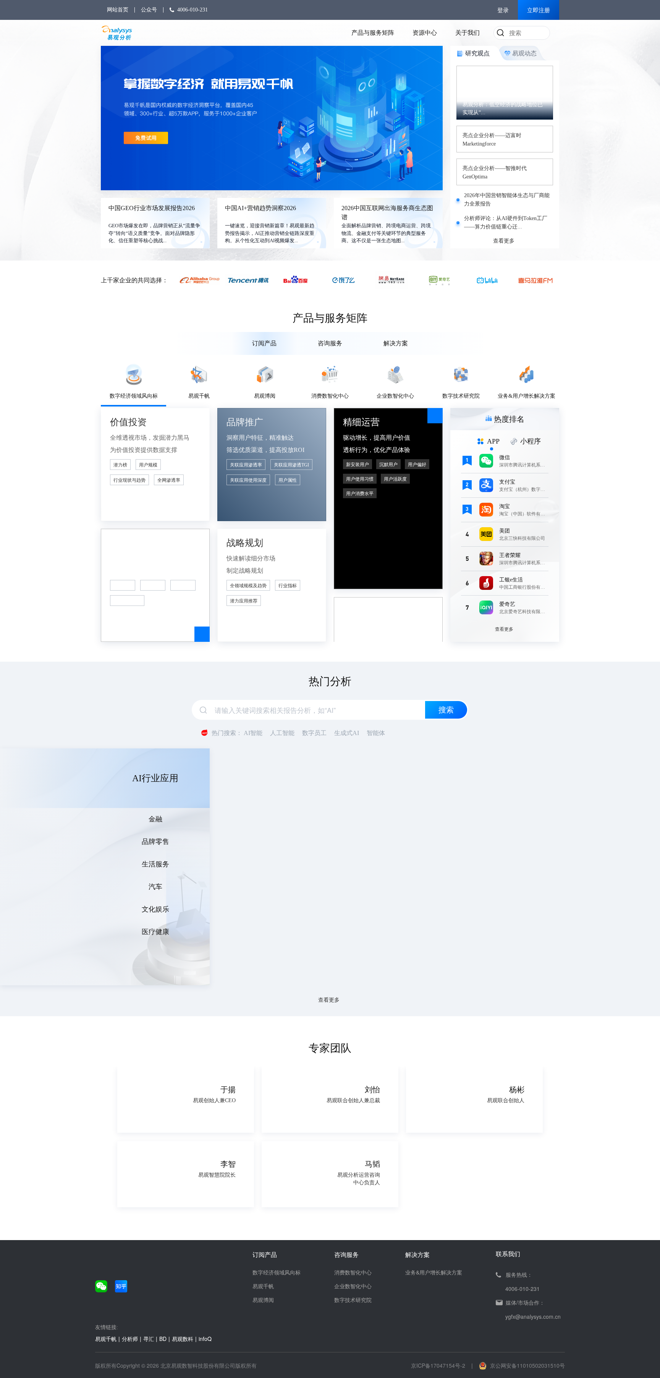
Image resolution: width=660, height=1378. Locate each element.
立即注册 (538, 10)
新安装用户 (357, 464)
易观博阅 (263, 1300)
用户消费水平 (360, 493)
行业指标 (287, 585)
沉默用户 (388, 464)
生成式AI (346, 733)
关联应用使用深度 (248, 480)
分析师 (130, 1338)
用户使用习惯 (360, 479)
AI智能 (253, 733)
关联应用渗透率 (246, 465)
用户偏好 (417, 464)
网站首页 (117, 10)
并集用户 (153, 585)
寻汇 (148, 1338)
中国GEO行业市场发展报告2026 (151, 208)
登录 (503, 10)
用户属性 (287, 480)
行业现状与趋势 (129, 480)
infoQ (205, 1338)
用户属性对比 (127, 601)
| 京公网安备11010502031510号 (518, 1365)
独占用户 (183, 585)
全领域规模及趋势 (248, 585)
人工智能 (282, 733)
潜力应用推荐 (243, 601)
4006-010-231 (192, 10)
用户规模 (148, 465)
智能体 (376, 733)
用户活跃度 (395, 479)
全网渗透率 (168, 480)
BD (163, 1338)
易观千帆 (263, 1286)
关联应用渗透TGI (291, 465)
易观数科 (182, 1338)
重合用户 (122, 585)
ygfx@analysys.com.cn (533, 1316)
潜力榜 (120, 465)
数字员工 (314, 733)
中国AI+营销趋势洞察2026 (260, 208)
